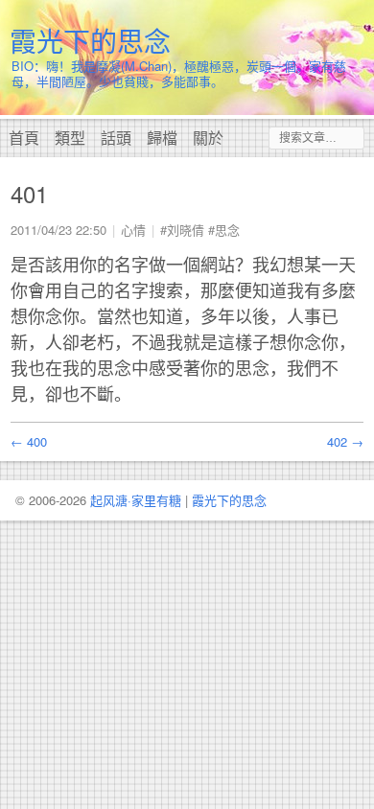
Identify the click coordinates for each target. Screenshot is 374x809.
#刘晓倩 (182, 229)
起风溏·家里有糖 (135, 500)
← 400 (29, 441)
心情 (133, 229)
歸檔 (162, 138)
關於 (208, 138)
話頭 (116, 138)
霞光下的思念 (90, 40)
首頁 (24, 138)
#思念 (224, 229)
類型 (70, 138)
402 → (345, 441)
